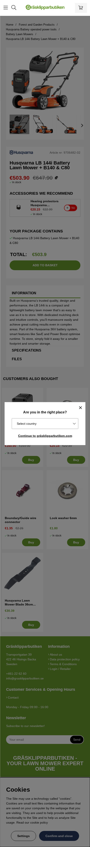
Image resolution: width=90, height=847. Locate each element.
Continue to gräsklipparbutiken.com (45, 435)
